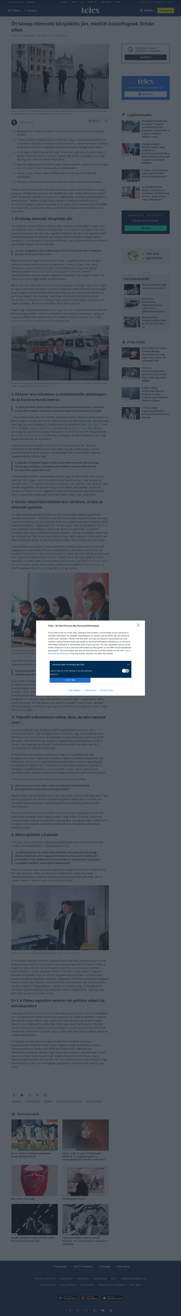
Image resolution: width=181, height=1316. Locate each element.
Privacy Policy (106, 690)
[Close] (139, 626)
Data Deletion (74, 690)
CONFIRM (70, 680)
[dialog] (90, 658)
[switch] (125, 671)
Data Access (90, 690)
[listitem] (89, 664)
